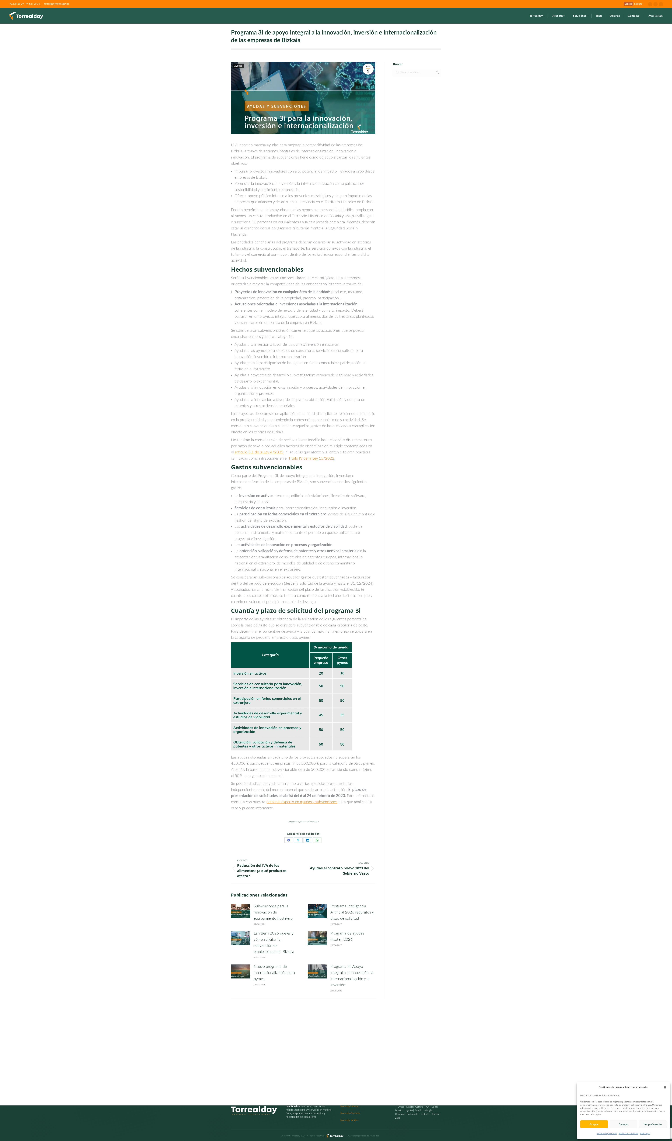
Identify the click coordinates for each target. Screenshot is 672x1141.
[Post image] (240, 911)
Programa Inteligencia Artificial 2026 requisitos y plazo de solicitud (352, 912)
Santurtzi (424, 1114)
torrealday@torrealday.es (56, 4)
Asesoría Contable (350, 1113)
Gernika (419, 1107)
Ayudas (238, 66)
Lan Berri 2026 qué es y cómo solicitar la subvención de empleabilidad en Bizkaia (274, 942)
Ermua (400, 1107)
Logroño (408, 1110)
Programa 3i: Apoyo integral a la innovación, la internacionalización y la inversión (351, 976)
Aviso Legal (353, 1136)
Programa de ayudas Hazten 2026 (347, 936)
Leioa (434, 1107)
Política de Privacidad (369, 1136)
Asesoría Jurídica (349, 1120)
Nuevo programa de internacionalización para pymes (274, 973)
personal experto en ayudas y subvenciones (301, 802)
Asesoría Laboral (349, 1106)
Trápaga (435, 1114)
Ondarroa (399, 1114)
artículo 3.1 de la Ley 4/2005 (259, 452)
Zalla (397, 1118)
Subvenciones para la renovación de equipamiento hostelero (273, 912)
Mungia (428, 1110)
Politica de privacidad (607, 1133)
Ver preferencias (653, 1124)
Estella (409, 1107)
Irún (427, 1107)
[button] (665, 1087)
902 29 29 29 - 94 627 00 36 (25, 4)
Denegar (623, 1124)
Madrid (418, 1110)
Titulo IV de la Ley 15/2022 (311, 458)
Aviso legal (645, 1133)
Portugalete (412, 1114)
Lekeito (398, 1110)
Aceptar (594, 1124)
